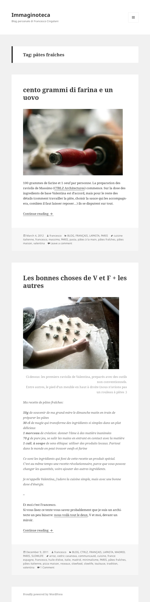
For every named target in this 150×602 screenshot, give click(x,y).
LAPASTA (94, 235)
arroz (52, 556)
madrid (76, 559)
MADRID (120, 552)
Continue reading (38, 214)
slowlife (88, 563)
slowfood (77, 563)
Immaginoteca (31, 14)
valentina (39, 243)
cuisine (101, 556)
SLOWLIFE (37, 556)
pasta (73, 239)
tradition (112, 563)
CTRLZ (84, 552)
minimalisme (90, 559)
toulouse (100, 563)
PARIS (104, 235)
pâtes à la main (87, 239)
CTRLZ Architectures (69, 188)
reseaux (65, 563)
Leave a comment (61, 243)
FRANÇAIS (82, 235)
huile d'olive (55, 559)
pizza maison (51, 563)
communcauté (87, 556)
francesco (55, 235)
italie (68, 559)
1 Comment (47, 567)
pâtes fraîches (106, 239)
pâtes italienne (32, 563)
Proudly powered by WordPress (43, 594)
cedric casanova (67, 556)
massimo (54, 239)
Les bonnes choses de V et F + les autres (75, 281)
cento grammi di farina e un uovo (68, 93)
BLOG (70, 235)
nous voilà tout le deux (71, 515)
